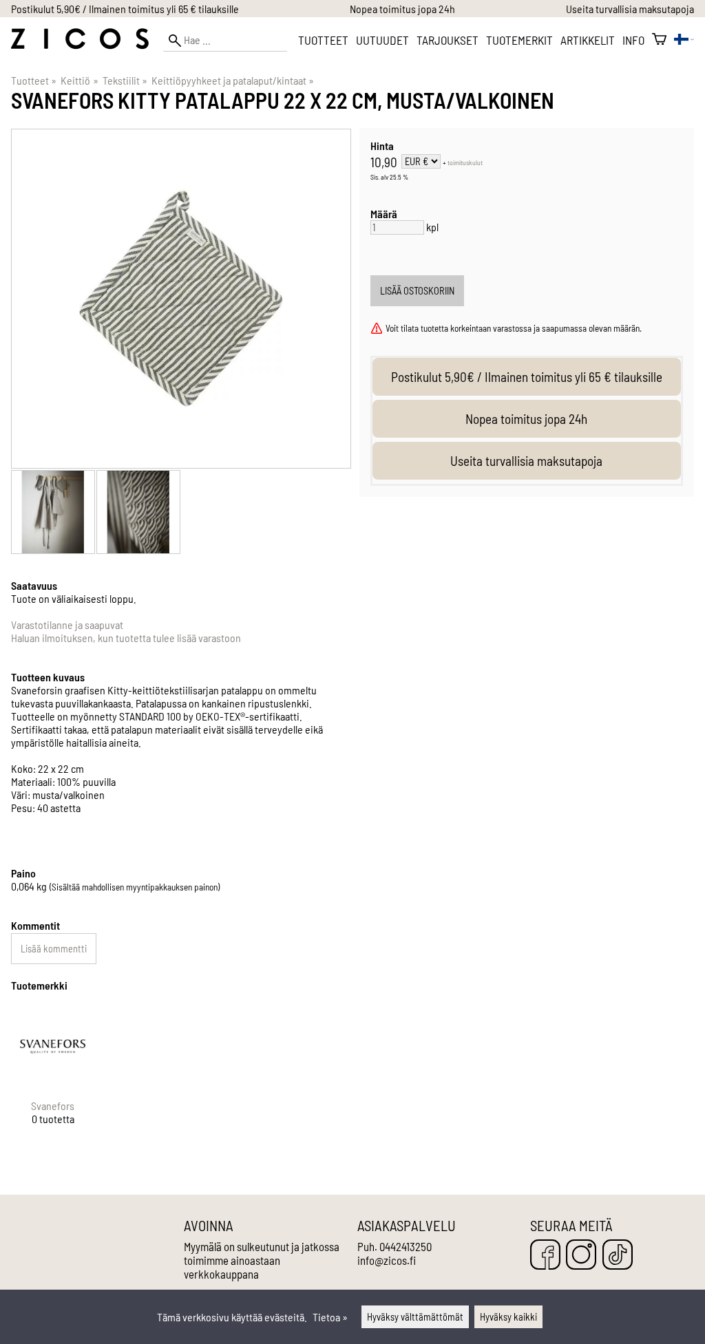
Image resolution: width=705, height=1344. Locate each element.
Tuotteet (323, 39)
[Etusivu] (80, 45)
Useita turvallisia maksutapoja (630, 8)
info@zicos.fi (386, 1260)
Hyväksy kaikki (508, 1317)
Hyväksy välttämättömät (415, 1317)
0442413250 (405, 1246)
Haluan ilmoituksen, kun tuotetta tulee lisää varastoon (126, 637)
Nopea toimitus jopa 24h (402, 8)
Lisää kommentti (54, 948)
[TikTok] (617, 1255)
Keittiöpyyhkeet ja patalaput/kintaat (232, 80)
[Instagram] (581, 1255)
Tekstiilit (125, 80)
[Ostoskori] (659, 39)
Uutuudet (382, 39)
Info (633, 39)
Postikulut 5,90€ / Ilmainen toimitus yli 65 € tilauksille (125, 8)
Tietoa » (330, 1316)
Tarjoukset (447, 39)
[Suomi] (684, 40)
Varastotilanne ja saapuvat (67, 624)
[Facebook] (545, 1255)
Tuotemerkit (519, 39)
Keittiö (79, 80)
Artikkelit (587, 39)
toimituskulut (465, 162)
